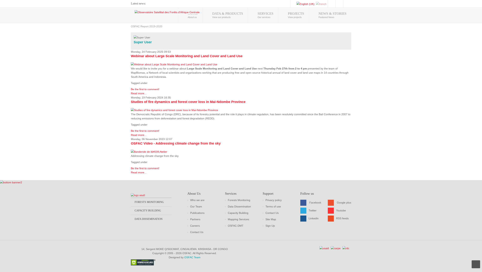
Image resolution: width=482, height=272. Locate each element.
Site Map (270, 219)
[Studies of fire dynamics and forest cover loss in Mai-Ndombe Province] (174, 109)
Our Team (196, 206)
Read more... (138, 93)
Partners (195, 219)
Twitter (313, 210)
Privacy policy (273, 200)
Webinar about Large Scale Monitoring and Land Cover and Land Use (187, 56)
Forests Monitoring (239, 200)
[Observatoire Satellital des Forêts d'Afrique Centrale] (167, 12)
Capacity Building (238, 212)
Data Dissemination (239, 206)
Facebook (315, 202)
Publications (197, 212)
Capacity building (148, 210)
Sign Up (270, 225)
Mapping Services (238, 219)
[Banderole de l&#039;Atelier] (149, 151)
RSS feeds (342, 218)
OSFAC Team (192, 257)
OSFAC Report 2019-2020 (146, 26)
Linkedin (314, 218)
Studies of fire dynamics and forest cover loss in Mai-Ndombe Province (188, 102)
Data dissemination (148, 219)
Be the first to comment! (145, 89)
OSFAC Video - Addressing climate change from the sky (176, 143)
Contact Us (196, 232)
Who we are (197, 200)
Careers (195, 225)
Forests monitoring (149, 202)
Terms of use (273, 206)
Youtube (341, 210)
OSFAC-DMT (235, 225)
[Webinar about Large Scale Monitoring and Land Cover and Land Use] (174, 64)
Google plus (344, 202)
